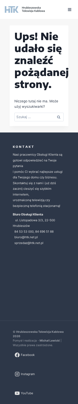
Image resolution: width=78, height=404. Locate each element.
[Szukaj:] (39, 117)
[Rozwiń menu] (69, 9)
